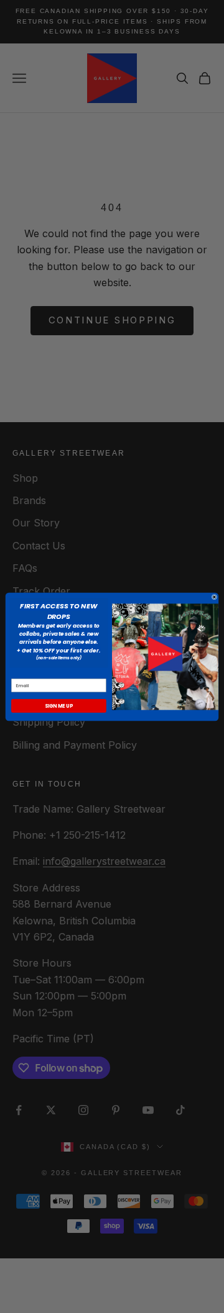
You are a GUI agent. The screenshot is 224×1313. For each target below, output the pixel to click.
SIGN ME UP (59, 705)
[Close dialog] (214, 597)
